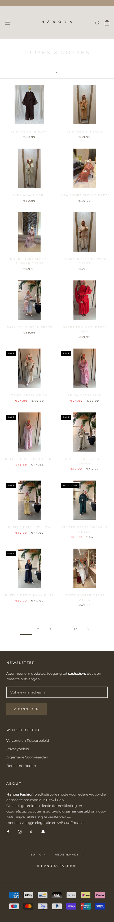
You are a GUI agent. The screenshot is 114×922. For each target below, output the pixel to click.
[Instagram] (19, 831)
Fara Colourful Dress (29, 327)
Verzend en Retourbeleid (27, 740)
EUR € (36, 854)
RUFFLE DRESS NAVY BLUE (29, 595)
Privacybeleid (17, 749)
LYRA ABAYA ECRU (29, 195)
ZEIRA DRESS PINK (85, 395)
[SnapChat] (43, 831)
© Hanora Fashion (57, 866)
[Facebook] (8, 831)
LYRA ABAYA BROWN (29, 131)
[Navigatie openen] (7, 23)
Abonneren (26, 709)
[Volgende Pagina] (88, 629)
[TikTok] (31, 831)
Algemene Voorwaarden (27, 757)
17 (75, 629)
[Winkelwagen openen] (107, 22)
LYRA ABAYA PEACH (84, 131)
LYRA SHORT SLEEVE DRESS (85, 195)
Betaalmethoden (21, 765)
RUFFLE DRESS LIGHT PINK (29, 459)
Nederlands (67, 854)
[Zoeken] (97, 22)
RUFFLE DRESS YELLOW (29, 527)
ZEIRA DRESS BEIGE (29, 395)
